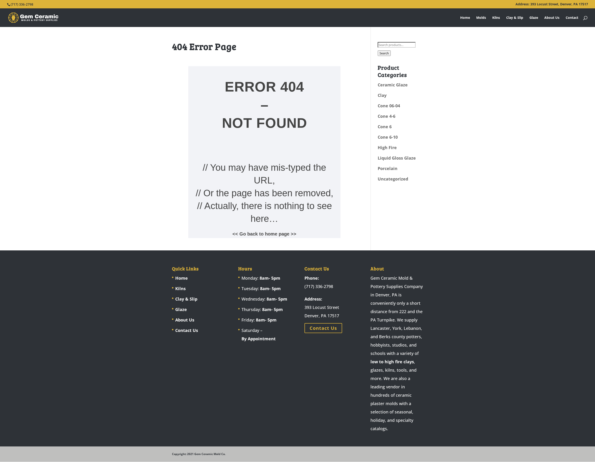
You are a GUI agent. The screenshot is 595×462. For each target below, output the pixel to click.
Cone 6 (385, 126)
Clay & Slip (514, 18)
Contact (572, 18)
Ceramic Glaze (393, 85)
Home (465, 18)
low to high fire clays (392, 361)
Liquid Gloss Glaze (397, 158)
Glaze (533, 18)
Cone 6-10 (388, 137)
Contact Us (186, 330)
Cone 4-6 (386, 116)
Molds (481, 18)
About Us (551, 18)
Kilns (496, 18)
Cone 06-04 (389, 105)
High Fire (387, 147)
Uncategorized (393, 179)
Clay (382, 95)
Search (384, 53)
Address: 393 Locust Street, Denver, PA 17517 (552, 4)
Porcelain (387, 168)
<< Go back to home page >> (264, 233)
